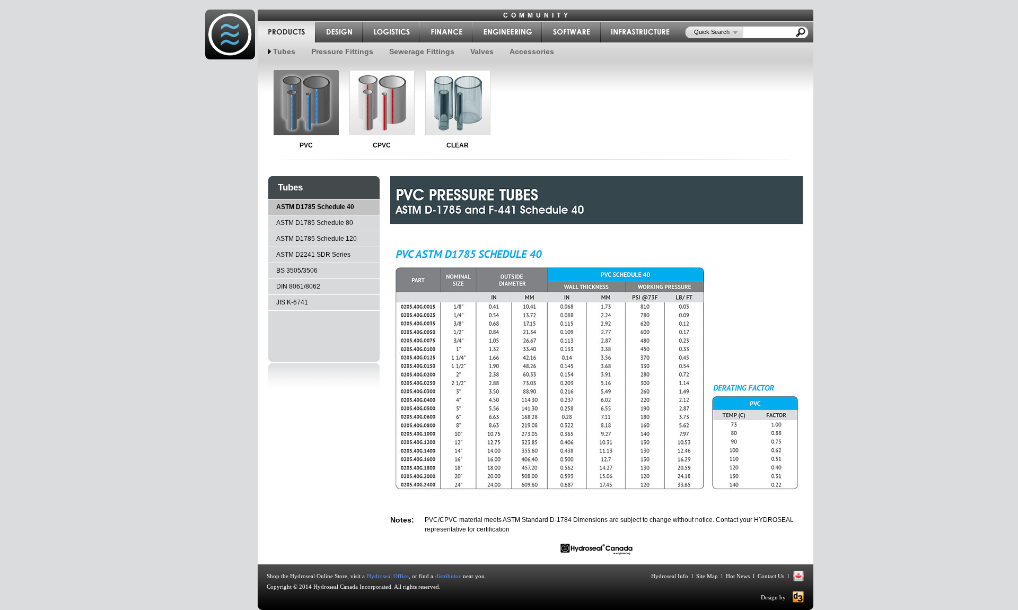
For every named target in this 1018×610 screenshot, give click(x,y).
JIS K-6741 (292, 302)
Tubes (284, 51)
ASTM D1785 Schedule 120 (316, 238)
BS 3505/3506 (297, 270)
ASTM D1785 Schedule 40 (315, 207)
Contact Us (770, 576)
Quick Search (712, 32)
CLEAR (457, 145)
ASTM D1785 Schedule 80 (314, 222)
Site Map (707, 576)
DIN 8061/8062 (298, 286)
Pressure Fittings (342, 51)
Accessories (532, 51)
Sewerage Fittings (421, 51)
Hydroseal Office (388, 576)
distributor (448, 576)
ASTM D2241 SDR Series (313, 254)
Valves (482, 51)
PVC (306, 145)
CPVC (382, 145)
